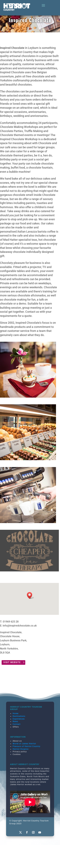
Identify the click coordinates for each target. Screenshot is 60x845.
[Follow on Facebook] (26, 832)
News (15, 721)
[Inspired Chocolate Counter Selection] (28, 459)
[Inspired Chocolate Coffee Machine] (28, 522)
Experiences (19, 719)
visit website (12, 662)
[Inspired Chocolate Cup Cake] (28, 396)
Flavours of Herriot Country (26, 746)
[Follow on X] (20, 832)
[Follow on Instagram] (33, 832)
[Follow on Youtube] (39, 832)
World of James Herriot (24, 744)
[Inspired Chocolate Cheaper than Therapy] (29, 570)
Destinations (19, 716)
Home (15, 713)
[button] (31, 595)
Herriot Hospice (20, 749)
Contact (16, 724)
